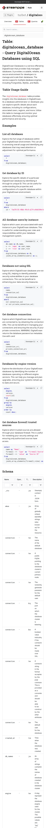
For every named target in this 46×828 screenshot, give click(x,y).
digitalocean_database (14, 35)
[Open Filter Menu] (12, 485)
